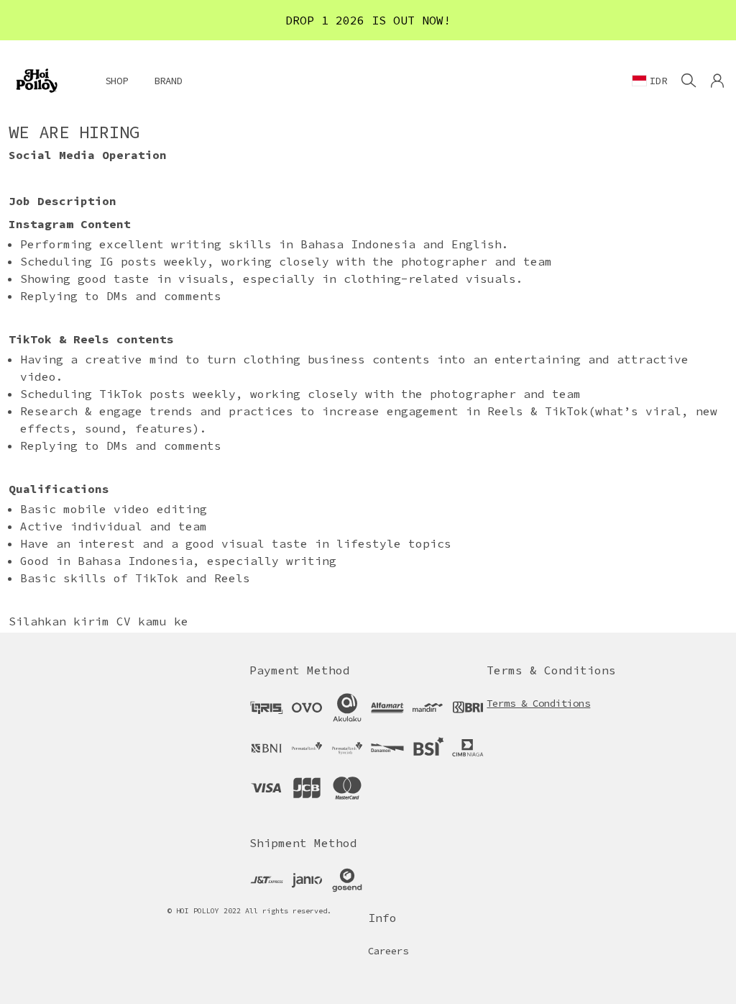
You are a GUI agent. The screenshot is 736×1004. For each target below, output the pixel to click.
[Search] (689, 81)
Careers (388, 950)
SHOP (116, 80)
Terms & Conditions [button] (538, 703)
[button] (717, 81)
